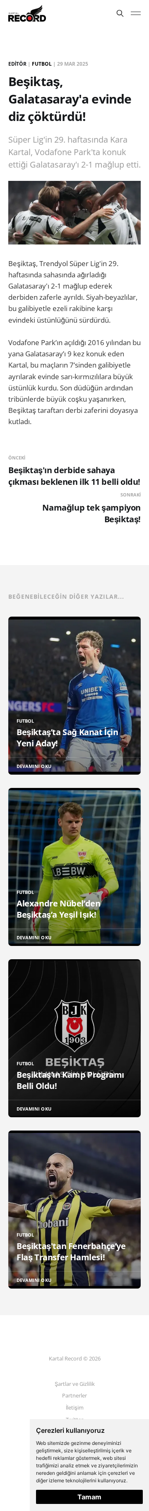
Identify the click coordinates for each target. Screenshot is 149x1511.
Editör (17, 63)
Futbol (42, 63)
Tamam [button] (89, 1497)
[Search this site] (120, 13)
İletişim (75, 1407)
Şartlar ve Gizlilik (75, 1384)
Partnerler (74, 1395)
